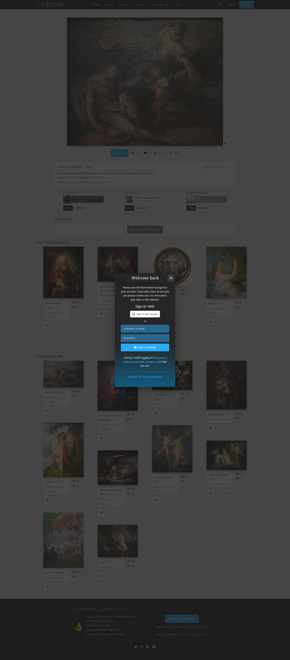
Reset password (152, 376)
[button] (145, 314)
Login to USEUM (146, 347)
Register (133, 376)
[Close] (171, 278)
